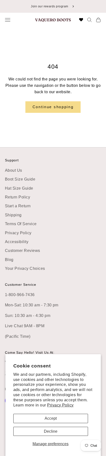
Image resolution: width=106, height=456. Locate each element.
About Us (13, 170)
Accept (51, 418)
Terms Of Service (21, 224)
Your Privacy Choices (25, 268)
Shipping (13, 215)
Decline (50, 431)
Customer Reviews (22, 250)
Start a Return (18, 206)
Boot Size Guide (20, 179)
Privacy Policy (60, 405)
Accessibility (16, 242)
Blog (9, 260)
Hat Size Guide (19, 188)
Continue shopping (53, 107)
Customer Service (20, 285)
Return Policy (17, 197)
